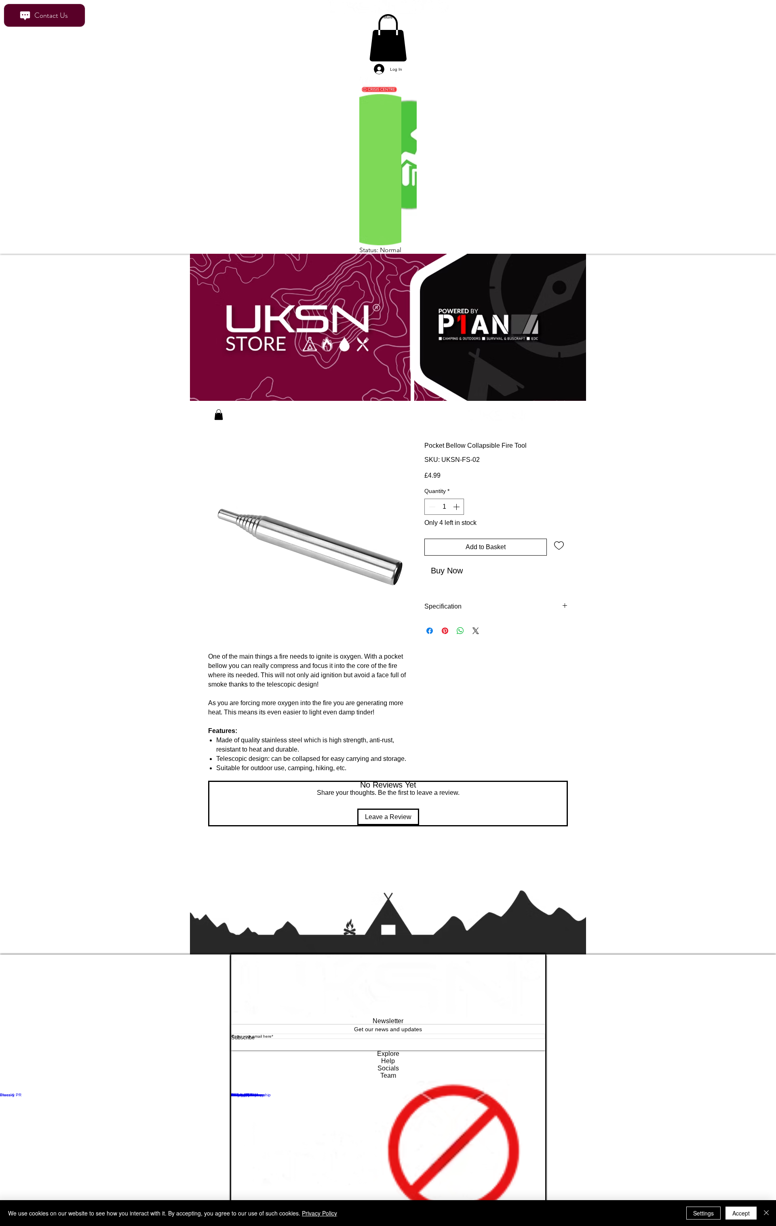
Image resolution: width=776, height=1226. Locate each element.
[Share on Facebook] (429, 652)
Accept (741, 1213)
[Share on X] (476, 652)
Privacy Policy (319, 1213)
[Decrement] (431, 514)
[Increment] (457, 514)
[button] (218, 422)
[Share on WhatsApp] (460, 652)
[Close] (766, 1213)
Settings (703, 1213)
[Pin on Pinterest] (445, 652)
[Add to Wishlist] (559, 552)
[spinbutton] (444, 514)
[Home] (202, 422)
